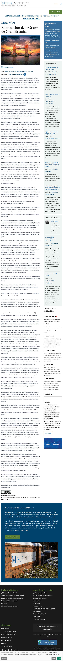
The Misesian (50, 378)
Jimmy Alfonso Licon (50, 74)
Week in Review (50, 336)
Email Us (3, 643)
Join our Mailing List (6, 646)
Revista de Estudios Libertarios (9, 601)
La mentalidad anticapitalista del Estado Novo (50, 239)
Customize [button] (4, 658)
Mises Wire (8, 23)
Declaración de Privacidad (40, 614)
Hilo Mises (4, 603)
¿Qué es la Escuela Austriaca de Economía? (12, 595)
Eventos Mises (37, 601)
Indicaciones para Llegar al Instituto (42, 595)
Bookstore (49, 364)
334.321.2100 (8, 637)
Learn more (47, 416)
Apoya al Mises (55, 12)
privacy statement (51, 427)
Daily (47, 324)
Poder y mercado (49, 138)
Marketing (47, 402)
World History (29, 71)
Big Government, (9, 71)
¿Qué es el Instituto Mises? (40, 593)
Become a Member (12, 537)
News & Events (50, 350)
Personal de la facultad (39, 619)
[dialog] (31, 656)
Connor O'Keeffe (49, 194)
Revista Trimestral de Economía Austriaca (12, 598)
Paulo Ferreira (18, 74)
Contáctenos (36, 616)
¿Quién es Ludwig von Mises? (9, 593)
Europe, (17, 71)
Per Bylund (48, 171)
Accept (59, 658)
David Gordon (49, 103)
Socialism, (22, 71)
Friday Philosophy (50, 101)
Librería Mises (36, 603)
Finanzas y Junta (37, 606)
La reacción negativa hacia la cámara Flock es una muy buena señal (52, 187)
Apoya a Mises (37, 611)
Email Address (49, 394)
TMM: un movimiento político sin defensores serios (52, 164)
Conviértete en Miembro (39, 598)
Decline (54, 658)
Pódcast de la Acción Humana (9, 606)
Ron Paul (57, 138)
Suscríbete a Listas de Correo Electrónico (44, 608)
